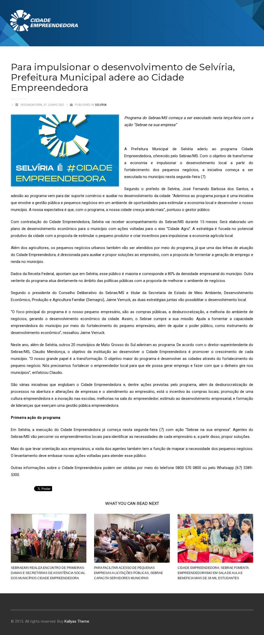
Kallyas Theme (76, 621)
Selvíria (100, 105)
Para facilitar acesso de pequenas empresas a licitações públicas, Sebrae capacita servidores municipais (128, 573)
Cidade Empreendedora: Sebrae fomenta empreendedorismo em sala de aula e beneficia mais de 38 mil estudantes (213, 573)
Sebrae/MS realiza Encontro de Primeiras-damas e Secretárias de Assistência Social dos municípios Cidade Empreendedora (48, 573)
